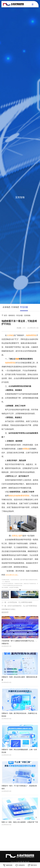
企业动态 (6, 307)
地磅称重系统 (31, 335)
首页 (5, 315)
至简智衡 (27, 315)
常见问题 (24, 307)
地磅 (17, 359)
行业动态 (15, 307)
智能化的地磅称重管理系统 (19, 496)
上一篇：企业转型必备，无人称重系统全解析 (17, 602)
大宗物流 (10, 335)
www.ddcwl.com (11, 575)
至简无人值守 (17, 536)
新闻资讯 (12, 315)
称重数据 (25, 449)
